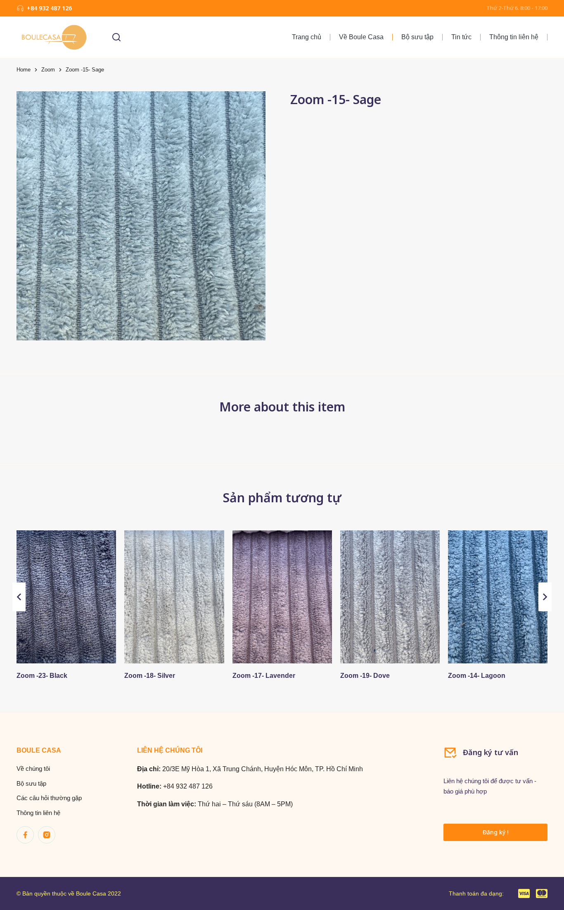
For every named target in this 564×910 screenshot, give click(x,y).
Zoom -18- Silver (149, 675)
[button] (19, 596)
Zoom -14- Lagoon (476, 675)
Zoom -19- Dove (365, 675)
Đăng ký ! (495, 832)
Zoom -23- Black (42, 675)
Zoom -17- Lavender (263, 675)
